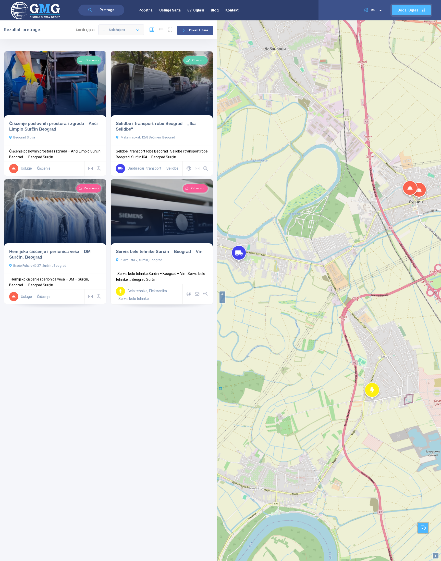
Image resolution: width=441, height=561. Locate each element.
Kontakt (232, 10)
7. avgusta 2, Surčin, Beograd (141, 260)
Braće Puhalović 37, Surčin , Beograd (39, 265)
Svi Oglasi (195, 10)
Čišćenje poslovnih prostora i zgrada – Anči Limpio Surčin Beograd (53, 126)
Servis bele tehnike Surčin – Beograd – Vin (159, 251)
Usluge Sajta (170, 10)
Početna (146, 10)
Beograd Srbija (24, 137)
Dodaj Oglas (408, 10)
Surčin (48, 157)
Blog (215, 10)
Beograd (35, 157)
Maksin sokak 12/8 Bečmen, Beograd (147, 137)
